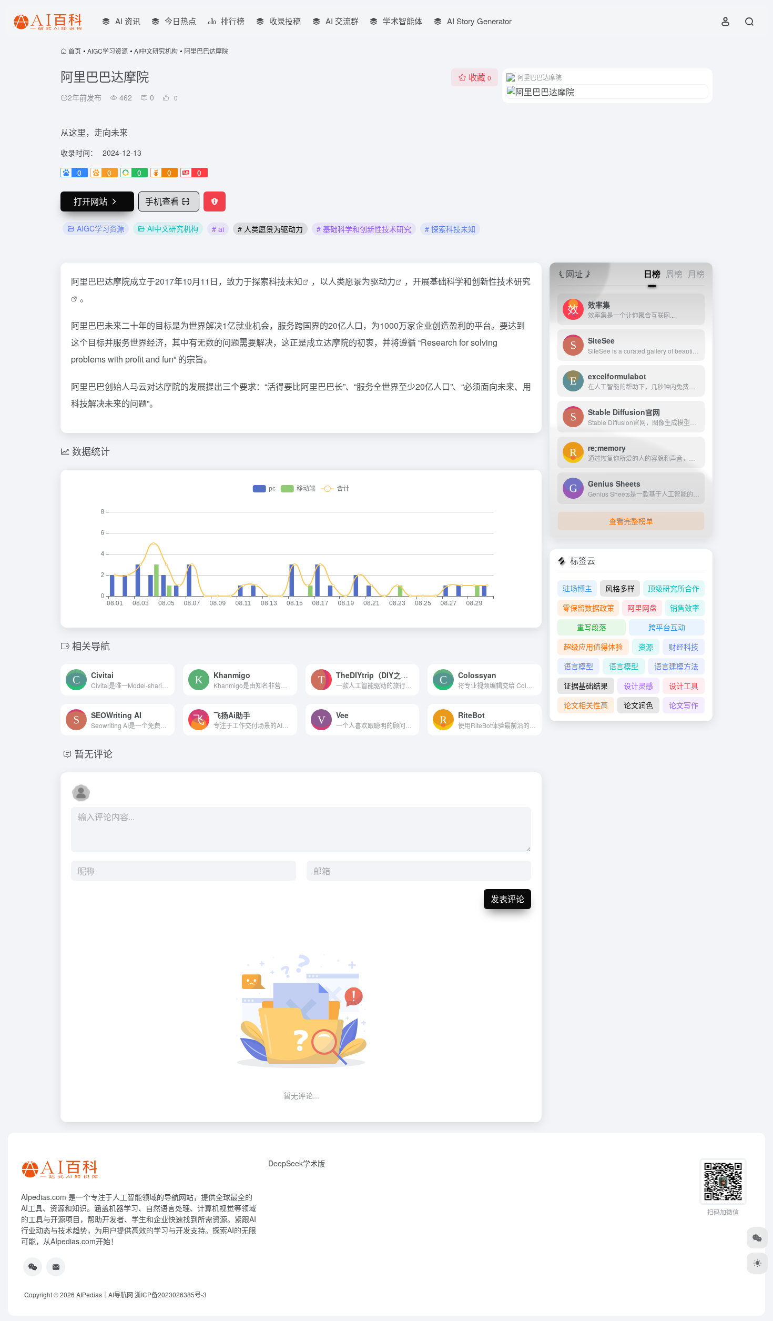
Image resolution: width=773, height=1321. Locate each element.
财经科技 (683, 646)
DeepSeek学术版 (296, 1163)
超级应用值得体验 (593, 646)
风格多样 (620, 588)
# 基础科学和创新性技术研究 (364, 229)
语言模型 (578, 666)
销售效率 (684, 607)
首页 (74, 50)
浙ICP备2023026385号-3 (171, 1294)
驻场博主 (577, 588)
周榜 (674, 274)
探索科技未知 (277, 281)
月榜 (696, 274)
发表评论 (507, 899)
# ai (218, 229)
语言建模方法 (676, 666)
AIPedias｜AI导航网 (104, 1294)
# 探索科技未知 (450, 229)
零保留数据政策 (588, 607)
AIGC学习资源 (107, 50)
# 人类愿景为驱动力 (270, 229)
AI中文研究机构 (156, 50)
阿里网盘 (642, 607)
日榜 (652, 274)
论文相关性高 (586, 705)
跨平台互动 (666, 627)
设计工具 (683, 685)
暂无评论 (94, 753)
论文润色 (638, 705)
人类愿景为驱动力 (361, 281)
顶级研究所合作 (673, 588)
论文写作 (683, 705)
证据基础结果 (586, 685)
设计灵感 (638, 685)
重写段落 (591, 627)
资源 (645, 646)
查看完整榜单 (631, 521)
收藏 (480, 77)
